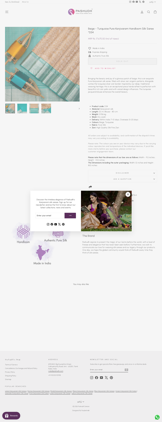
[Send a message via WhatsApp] (157, 417)
